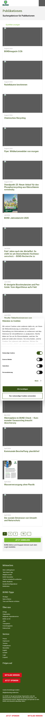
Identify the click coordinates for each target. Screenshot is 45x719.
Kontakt (5, 652)
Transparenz (6, 623)
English (5, 650)
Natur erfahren (7, 599)
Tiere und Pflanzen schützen (11, 601)
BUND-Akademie (8, 581)
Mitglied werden (35, 716)
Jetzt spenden (12, 716)
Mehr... (24, 701)
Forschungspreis (8, 626)
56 (23, 534)
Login (4, 655)
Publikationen (7, 645)
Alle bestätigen (22, 389)
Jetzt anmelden (22, 540)
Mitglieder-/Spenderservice (11, 616)
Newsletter (6, 648)
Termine (5, 643)
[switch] (40, 359)
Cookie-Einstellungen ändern (11, 690)
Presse (5, 638)
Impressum (6, 641)
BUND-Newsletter (8, 577)
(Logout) (5, 657)
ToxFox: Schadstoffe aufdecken (12, 579)
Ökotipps (5, 597)
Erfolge (5, 612)
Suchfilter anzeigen (13, 25)
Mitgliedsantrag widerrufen (11, 692)
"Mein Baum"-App (8, 572)
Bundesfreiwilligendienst (10, 584)
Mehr (37, 381)
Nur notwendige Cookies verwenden (22, 396)
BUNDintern (6, 586)
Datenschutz (6, 628)
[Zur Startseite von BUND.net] (6, 3)
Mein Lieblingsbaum (9, 570)
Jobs (4, 621)
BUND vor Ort (6, 619)
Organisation (6, 614)
